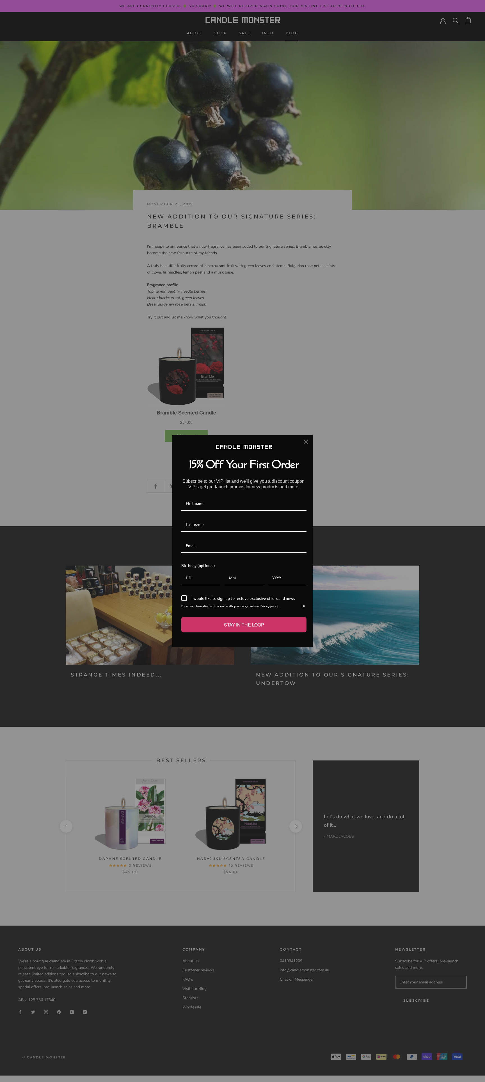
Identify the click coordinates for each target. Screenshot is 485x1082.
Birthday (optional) (198, 565)
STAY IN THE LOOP (244, 624)
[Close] (306, 441)
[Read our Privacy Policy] (303, 606)
